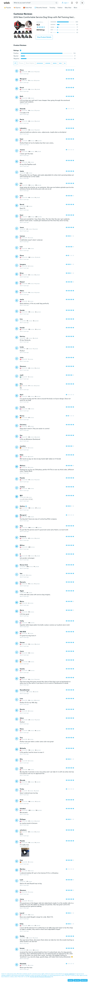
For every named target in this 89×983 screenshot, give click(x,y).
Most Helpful (30, 63)
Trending (52, 8)
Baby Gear (68, 8)
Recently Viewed (41, 8)
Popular (8, 8)
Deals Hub (28, 8)
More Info (84, 980)
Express (18, 8)
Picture (21, 63)
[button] (65, 3)
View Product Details (44, 37)
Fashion (60, 8)
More (75, 8)
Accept (70, 980)
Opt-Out (77, 980)
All (15, 63)
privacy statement (70, 974)
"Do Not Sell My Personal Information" (40, 976)
